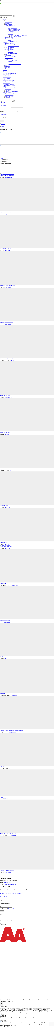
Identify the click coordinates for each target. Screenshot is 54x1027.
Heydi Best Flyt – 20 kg (5, 432)
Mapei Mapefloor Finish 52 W (6, 322)
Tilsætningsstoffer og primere (9, 85)
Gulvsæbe (10, 48)
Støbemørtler (10, 61)
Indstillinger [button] (3, 1001)
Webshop (5, 42)
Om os (6, 68)
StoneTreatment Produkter (13, 46)
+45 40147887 (7, 882)
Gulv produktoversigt (12, 28)
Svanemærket (8, 55)
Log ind (2, 120)
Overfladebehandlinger (10, 25)
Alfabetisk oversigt (9, 22)
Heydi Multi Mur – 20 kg (5, 248)
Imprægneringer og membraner (14, 32)
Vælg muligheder (8, 177)
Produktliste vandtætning (16, 36)
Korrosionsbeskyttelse (9, 93)
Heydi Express (3, 468)
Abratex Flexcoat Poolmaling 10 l (7, 358)
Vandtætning (10, 34)
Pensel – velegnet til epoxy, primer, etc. (8, 833)
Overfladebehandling (12, 53)
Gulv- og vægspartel (12, 50)
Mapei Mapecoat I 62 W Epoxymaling (8, 285)
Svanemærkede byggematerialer (9, 73)
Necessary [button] (2, 1014)
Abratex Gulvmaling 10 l (5, 395)
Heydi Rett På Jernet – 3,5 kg (6, 546)
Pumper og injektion (9, 38)
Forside (4, 19)
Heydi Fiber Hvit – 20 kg (5, 211)
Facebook (5, 70)
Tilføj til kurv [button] (7, 213)
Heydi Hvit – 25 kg (4, 505)
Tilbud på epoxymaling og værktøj (7, 870)
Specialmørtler (11, 31)
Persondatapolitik (4, 896)
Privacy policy (11, 908)
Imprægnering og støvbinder (11, 44)
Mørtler (6, 59)
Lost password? (3, 114)
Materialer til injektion (12, 41)
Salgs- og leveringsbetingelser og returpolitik (11, 893)
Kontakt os (7, 66)
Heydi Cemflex (3, 583)
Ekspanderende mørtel (12, 60)
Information (5, 65)
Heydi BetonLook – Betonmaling (7, 175)
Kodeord (2, 111)
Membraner (10, 52)
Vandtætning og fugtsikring (11, 56)
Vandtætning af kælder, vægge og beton (19, 35)
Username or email (5, 108)
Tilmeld (2, 911)
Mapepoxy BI (3, 797)
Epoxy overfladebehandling (13, 30)
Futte (6, 54)
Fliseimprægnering (9, 24)
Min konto (7, 67)
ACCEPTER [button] (10, 1001)
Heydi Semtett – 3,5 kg (5, 620)
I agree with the (7, 908)
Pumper (9, 40)
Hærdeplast (7, 23)
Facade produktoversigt (13, 26)
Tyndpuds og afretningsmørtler (14, 64)
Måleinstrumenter (9, 37)
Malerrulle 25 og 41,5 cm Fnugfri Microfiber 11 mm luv (11, 730)
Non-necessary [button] (3, 1020)
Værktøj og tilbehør (9, 43)
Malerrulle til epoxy (4, 766)
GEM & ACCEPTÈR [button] (4, 1026)
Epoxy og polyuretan (9, 49)
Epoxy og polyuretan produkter (14, 29)
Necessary (4, 1015)
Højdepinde (2, 693)
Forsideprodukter (6, 78)
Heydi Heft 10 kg (3, 542)
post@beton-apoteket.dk (10, 884)
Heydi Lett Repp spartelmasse (6, 656)
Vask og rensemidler (9, 47)
